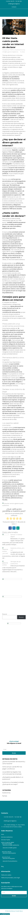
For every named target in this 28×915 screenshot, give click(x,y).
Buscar (4, 614)
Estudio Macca (19, 911)
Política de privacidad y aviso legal (10, 877)
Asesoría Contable (7, 843)
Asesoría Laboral (6, 851)
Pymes (4, 796)
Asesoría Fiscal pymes (9, 858)
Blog (2, 866)
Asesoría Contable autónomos (11, 845)
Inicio (2, 834)
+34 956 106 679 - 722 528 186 (14, 1)
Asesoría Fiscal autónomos (10, 861)
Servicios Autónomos (7, 837)
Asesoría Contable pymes (10, 847)
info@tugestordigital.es (14, 3)
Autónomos (19, 50)
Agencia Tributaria (8, 152)
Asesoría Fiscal (6, 857)
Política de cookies (6, 875)
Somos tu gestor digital (7, 842)
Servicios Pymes (5, 839)
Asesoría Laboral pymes (9, 853)
